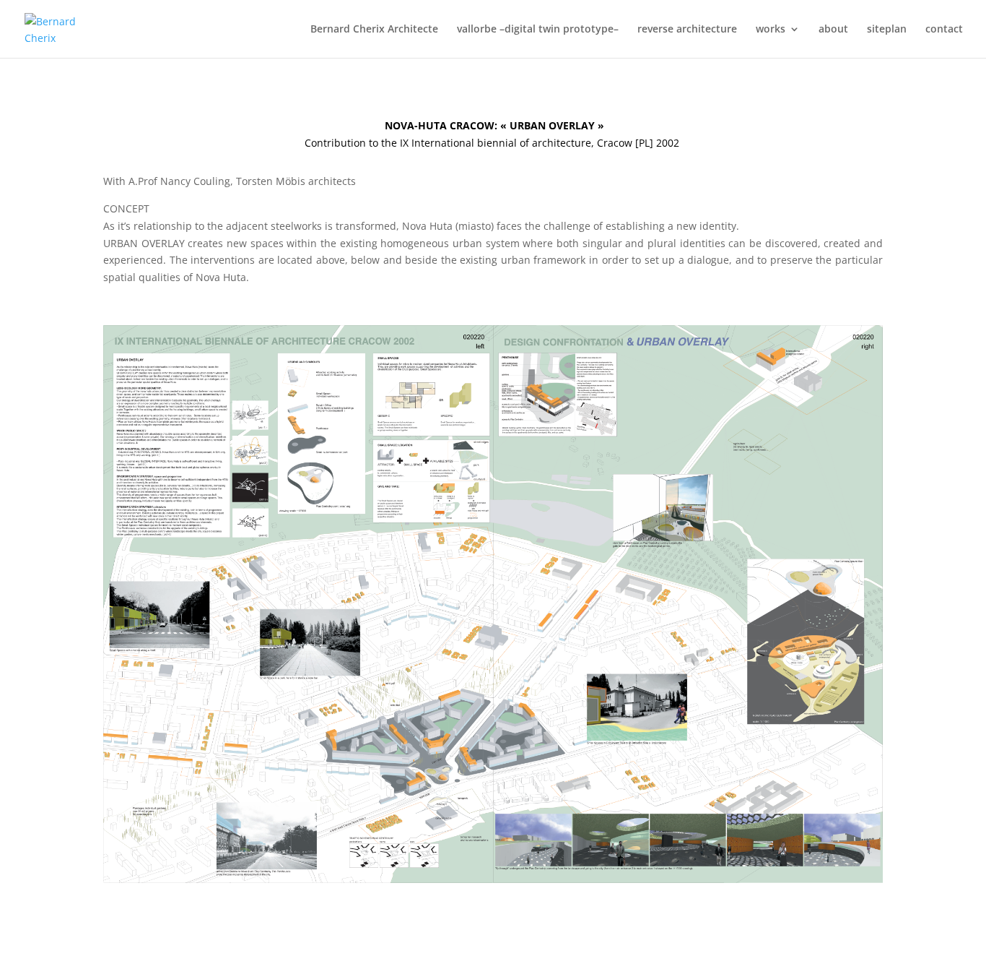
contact (944, 29)
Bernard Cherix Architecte (374, 29)
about (833, 29)
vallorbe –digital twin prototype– (538, 29)
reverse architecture (687, 29)
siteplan (887, 29)
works (770, 29)
